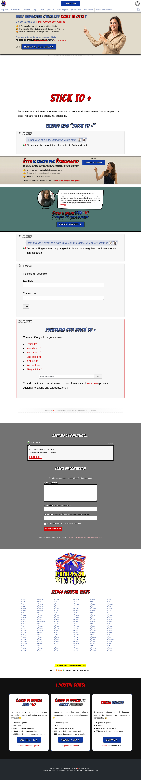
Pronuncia (51, 10)
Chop (24, 650)
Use (110, 611)
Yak (110, 637)
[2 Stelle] (58, 670)
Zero (110, 641)
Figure (41, 648)
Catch (24, 637)
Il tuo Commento (51, 483)
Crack (41, 611)
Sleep (94, 619)
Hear (57, 622)
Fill (40, 650)
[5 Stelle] (66, 670)
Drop (40, 633)
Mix (77, 608)
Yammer (111, 639)
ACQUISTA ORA (70, 740)
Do (40, 624)
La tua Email (66, 514)
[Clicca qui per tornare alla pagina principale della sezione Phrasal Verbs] (70, 568)
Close (41, 604)
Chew (24, 646)
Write (110, 635)
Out (77, 622)
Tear (93, 644)
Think (94, 648)
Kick (57, 641)
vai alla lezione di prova (29, 746)
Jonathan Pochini (86, 768)
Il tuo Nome (57, 505)
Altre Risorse (88, 10)
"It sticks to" (32, 360)
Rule (77, 648)
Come (41, 606)
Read (77, 644)
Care (24, 633)
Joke (57, 635)
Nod (77, 613)
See (93, 602)
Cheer (25, 644)
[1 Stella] (56, 670)
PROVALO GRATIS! (70, 224)
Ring (77, 646)
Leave (58, 646)
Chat (24, 639)
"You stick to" (33, 348)
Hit (57, 624)
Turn (110, 608)
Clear (41, 602)
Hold (57, 626)
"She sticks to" (34, 356)
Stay (93, 633)
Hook (57, 628)
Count (41, 608)
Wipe (110, 630)
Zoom (110, 650)
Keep (57, 639)
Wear (110, 626)
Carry (24, 635)
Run (77, 650)
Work (110, 633)
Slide (93, 622)
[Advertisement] (70, 74)
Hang (57, 617)
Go (57, 611)
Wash (110, 622)
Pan (77, 624)
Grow (57, 613)
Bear (24, 613)
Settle (94, 608)
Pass (77, 626)
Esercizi (42, 10)
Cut (40, 615)
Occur (77, 617)
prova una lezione (60, 40)
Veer (110, 613)
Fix (57, 604)
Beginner (4, 10)
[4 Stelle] (62, 670)
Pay (77, 628)
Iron (57, 630)
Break (24, 617)
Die (40, 619)
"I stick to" (31, 344)
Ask (24, 606)
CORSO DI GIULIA (93, 162)
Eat (40, 637)
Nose (77, 615)
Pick (77, 630)
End (40, 639)
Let (57, 648)
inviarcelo (92, 383)
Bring (24, 619)
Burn (24, 624)
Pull (77, 637)
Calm (24, 630)
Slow (93, 624)
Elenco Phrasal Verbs (70, 592)
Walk (110, 619)
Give (57, 608)
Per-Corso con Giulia (39, 46)
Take (93, 639)
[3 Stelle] (60, 670)
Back (24, 608)
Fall (40, 644)
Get (57, 606)
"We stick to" (33, 365)
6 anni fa (110, 444)
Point (77, 635)
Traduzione (29, 293)
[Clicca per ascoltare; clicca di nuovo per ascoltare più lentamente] (79, 140)
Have (57, 619)
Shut (93, 615)
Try (110, 606)
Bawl (24, 611)
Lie (57, 650)
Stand (94, 630)
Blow (24, 615)
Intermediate (15, 10)
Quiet (77, 641)
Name (77, 611)
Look (77, 604)
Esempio (28, 280)
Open (77, 619)
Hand (57, 615)
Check (25, 641)
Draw (41, 626)
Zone (110, 646)
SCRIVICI (112, 740)
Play (77, 633)
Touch (111, 604)
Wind (110, 628)
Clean (41, 599)
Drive (41, 630)
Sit (93, 617)
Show (94, 613)
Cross (41, 613)
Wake (110, 617)
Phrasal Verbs (76, 10)
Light (77, 599)
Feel (40, 646)
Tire (110, 602)
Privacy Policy (95, 770)
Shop (94, 611)
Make (77, 606)
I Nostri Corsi (70, 3)
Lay (57, 644)
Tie (110, 599)
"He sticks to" (33, 352)
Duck (41, 635)
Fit (57, 602)
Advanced (26, 10)
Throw (94, 650)
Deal (40, 617)
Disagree (42, 622)
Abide (24, 599)
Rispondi (35, 457)
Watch (111, 624)
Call (24, 628)
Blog (34, 10)
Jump (57, 637)
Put (77, 639)
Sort (93, 626)
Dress (41, 628)
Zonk (110, 648)
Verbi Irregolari (63, 10)
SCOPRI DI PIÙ (29, 740)
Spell (93, 628)
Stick (94, 635)
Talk (93, 641)
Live (77, 602)
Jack (57, 633)
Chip (24, 648)
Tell (93, 646)
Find (57, 599)
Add (24, 604)
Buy (24, 626)
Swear (94, 637)
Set (93, 606)
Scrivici (105, 746)
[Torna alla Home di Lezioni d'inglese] (3, 3)
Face (40, 641)
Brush (24, 622)
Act (24, 602)
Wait (110, 615)
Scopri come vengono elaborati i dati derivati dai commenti (84, 537)
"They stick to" (34, 369)
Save (93, 599)
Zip (110, 644)
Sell (93, 604)
